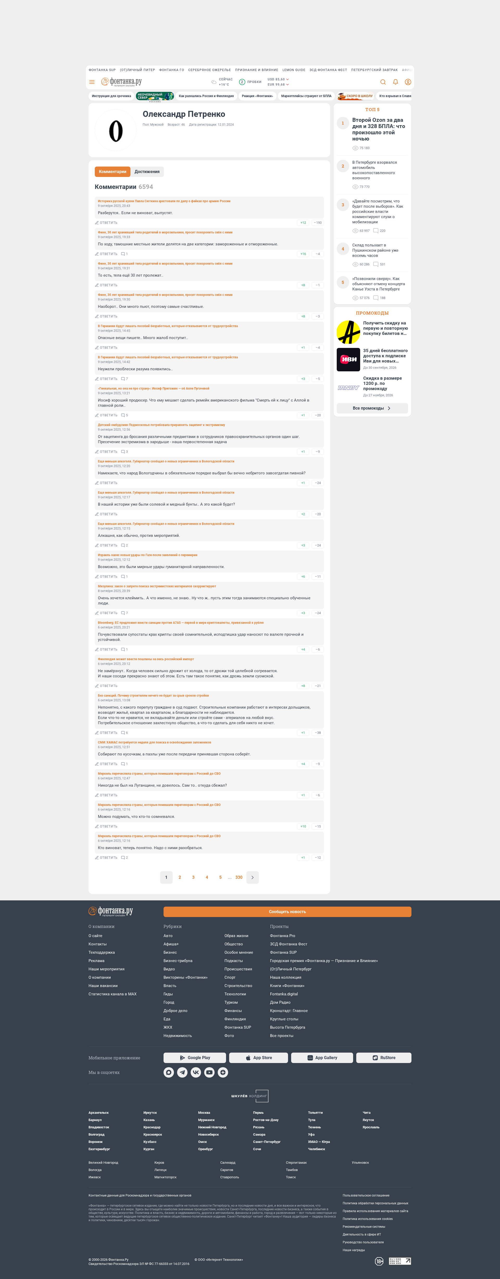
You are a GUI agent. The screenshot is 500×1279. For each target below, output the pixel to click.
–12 (318, 858)
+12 (303, 223)
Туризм (231, 1002)
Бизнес (170, 952)
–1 (318, 285)
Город (169, 1002)
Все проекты (281, 1035)
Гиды (168, 994)
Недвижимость (178, 1035)
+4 (303, 649)
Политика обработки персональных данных (375, 1203)
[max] (169, 1072)
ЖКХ (168, 1027)
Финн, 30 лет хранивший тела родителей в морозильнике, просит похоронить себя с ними (165, 232)
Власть (170, 985)
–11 (318, 576)
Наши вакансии (103, 985)
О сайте (95, 935)
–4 (318, 254)
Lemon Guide (294, 70)
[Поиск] (383, 82)
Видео (169, 969)
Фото (229, 1035)
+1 (303, 347)
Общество (233, 944)
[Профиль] (408, 82)
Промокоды (372, 313)
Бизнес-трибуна (178, 960)
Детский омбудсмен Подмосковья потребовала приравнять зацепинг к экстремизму (161, 425)
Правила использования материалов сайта (375, 1211)
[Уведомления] (395, 82)
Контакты (98, 944)
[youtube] (209, 1072)
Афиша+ (171, 944)
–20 (318, 415)
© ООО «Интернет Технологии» (219, 1260)
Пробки (251, 82)
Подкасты (233, 960)
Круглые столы (284, 1019)
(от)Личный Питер (137, 70)
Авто (168, 935)
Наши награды (354, 1250)
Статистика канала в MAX (112, 994)
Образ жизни (236, 935)
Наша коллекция (285, 977)
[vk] (196, 1072)
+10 (303, 826)
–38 (318, 733)
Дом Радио (280, 1002)
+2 (303, 514)
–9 (318, 452)
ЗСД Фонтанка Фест (328, 70)
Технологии (235, 994)
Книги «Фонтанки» (287, 985)
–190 (318, 223)
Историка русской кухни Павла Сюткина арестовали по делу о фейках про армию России (164, 201)
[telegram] (182, 1072)
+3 (303, 379)
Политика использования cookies (368, 1219)
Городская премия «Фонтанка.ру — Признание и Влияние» (324, 960)
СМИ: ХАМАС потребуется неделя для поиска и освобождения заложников (154, 742)
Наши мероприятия (106, 969)
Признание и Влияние (256, 70)
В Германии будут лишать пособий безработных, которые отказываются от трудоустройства (168, 326)
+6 (303, 576)
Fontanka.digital (284, 994)
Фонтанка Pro (282, 935)
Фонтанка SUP (102, 70)
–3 (318, 316)
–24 (318, 483)
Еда (167, 1019)
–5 (318, 379)
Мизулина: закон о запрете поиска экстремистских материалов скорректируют (157, 586)
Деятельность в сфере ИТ (362, 1234)
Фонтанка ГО (171, 70)
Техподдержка (102, 952)
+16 (303, 254)
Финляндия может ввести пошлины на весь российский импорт (146, 659)
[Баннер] (155, 96)
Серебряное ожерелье (209, 70)
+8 (303, 285)
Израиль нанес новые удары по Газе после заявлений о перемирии (147, 555)
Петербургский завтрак (374, 70)
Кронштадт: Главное (289, 1010)
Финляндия (235, 1019)
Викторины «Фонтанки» (186, 977)
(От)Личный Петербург (290, 969)
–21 (318, 686)
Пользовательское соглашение (366, 1195)
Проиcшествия (238, 969)
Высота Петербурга (287, 1027)
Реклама (96, 960)
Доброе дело (176, 1010)
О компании (100, 977)
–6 (318, 649)
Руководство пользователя (363, 1242)
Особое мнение (238, 952)
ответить (109, 223)
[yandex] (223, 1072)
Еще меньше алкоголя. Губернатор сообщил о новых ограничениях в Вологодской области (166, 461)
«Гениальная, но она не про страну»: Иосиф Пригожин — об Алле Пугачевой (153, 388)
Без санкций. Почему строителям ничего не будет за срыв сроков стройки (153, 695)
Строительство (238, 985)
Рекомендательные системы (364, 1227)
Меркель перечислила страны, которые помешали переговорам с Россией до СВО (159, 773)
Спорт (229, 977)
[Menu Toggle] (92, 82)
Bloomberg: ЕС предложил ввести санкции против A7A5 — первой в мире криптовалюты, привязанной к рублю (181, 623)
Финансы (233, 1010)
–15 (318, 826)
